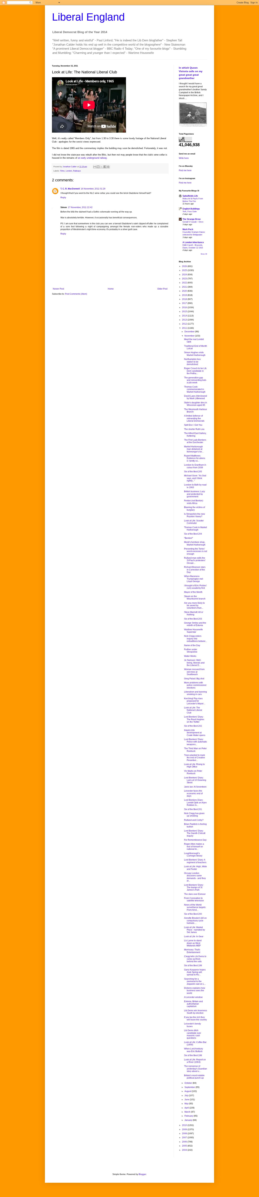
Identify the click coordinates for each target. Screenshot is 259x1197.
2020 (184, 291)
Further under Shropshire (190, 650)
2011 (184, 328)
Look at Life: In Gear (193, 936)
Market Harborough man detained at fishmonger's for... (193, 449)
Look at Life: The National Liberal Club (193, 710)
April (186, 1108)
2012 (184, 324)
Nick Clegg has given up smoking (194, 814)
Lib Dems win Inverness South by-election (195, 1011)
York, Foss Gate (190, 211)
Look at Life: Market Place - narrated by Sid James (194, 930)
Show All (204, 254)
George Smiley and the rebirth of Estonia (195, 624)
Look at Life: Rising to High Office (194, 765)
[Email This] (95, 167)
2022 (184, 282)
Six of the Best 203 (193, 619)
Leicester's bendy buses (192, 1025)
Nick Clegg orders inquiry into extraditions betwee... (195, 638)
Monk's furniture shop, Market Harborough (194, 543)
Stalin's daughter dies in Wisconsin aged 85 (195, 403)
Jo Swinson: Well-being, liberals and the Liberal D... (194, 662)
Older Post (162, 289)
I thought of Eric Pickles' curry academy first (195, 586)
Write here (184, 158)
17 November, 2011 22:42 (80, 207)
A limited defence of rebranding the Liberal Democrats (194, 418)
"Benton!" (188, 538)
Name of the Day (192, 645)
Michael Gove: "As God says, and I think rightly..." (195, 478)
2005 (184, 1146)
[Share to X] (101, 167)
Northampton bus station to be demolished (192, 362)
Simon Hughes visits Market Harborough (194, 353)
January (188, 1120)
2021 (184, 287)
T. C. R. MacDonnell (70, 189)
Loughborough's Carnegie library (193, 854)
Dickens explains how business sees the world (194, 990)
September (190, 1087)
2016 (184, 307)
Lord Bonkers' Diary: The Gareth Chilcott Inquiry (194, 833)
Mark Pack (188, 229)
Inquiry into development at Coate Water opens (194, 732)
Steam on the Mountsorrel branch (194, 597)
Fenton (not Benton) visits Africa (193, 501)
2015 (184, 311)
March (187, 1112)
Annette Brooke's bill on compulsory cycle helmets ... (195, 920)
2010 (184, 1125)
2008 (184, 1133)
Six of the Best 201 (193, 809)
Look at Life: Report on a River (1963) (195, 1060)
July (186, 1095)
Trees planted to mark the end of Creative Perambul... (194, 757)
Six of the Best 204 (193, 534)
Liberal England (88, 17)
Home (111, 289)
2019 (184, 295)
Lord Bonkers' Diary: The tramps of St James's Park (194, 887)
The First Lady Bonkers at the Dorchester (195, 441)
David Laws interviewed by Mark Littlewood (195, 397)
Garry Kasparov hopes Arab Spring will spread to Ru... (195, 972)
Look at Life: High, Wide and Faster (195, 867)
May (186, 1103)
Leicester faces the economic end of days (193, 793)
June (187, 1099)
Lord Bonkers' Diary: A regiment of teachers (195, 861)
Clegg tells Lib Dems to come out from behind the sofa (195, 959)
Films (62, 171)
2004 (184, 1150)
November (189, 336)
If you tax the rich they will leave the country (195, 1018)
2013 (184, 320)
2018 (184, 299)
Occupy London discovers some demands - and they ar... (195, 877)
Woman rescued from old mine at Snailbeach (194, 672)
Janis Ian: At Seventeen (195, 787)
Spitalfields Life (190, 196)
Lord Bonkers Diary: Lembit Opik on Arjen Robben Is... (195, 802)
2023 (184, 278)
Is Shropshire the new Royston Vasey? (194, 515)
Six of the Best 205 (193, 471)
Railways (77, 171)
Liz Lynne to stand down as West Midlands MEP (193, 943)
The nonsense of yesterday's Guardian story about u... (195, 1068)
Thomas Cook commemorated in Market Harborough (194, 389)
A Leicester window (193, 997)
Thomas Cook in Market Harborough (195, 528)
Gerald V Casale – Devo (193, 222)
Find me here (185, 170)
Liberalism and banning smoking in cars (195, 693)
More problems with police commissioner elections (195, 685)
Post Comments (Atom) (76, 294)
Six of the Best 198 (193, 1055)
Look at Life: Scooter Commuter (194, 521)
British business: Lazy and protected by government (194, 494)
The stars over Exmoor (195, 894)
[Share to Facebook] (105, 167)
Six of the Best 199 (193, 965)
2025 (184, 270)
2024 (184, 274)
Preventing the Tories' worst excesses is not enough (195, 551)
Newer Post (58, 289)
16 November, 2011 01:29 (93, 189)
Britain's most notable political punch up (194, 1076)
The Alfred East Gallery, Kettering (195, 434)
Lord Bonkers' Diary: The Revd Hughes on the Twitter (194, 719)
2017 (184, 303)
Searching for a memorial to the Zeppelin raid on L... (195, 981)
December (189, 331)
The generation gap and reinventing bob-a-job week (195, 380)
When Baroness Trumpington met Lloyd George (193, 579)
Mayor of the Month (193, 592)
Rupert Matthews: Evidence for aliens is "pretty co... (194, 458)
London (69, 171)
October (188, 1083)
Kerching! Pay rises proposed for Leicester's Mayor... (194, 701)
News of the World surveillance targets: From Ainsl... (195, 907)
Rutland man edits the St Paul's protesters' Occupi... (194, 560)
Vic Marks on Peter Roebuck (193, 772)
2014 (184, 316)
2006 (184, 1142)
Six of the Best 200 (193, 914)
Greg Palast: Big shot (194, 678)
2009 (184, 1129)
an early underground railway (92, 158)
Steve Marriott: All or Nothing (193, 613)
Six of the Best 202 (193, 726)
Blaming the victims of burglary (194, 508)
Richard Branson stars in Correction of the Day (194, 569)
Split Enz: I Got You (193, 425)
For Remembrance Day (195, 840)
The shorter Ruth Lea (194, 429)
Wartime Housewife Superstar (193, 630)
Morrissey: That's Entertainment (192, 950)
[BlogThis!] (98, 167)
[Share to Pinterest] (108, 167)
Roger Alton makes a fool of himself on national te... (194, 846)
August (188, 1091)
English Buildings (191, 209)
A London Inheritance (193, 242)
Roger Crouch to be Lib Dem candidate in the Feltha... (195, 371)
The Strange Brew (192, 219)
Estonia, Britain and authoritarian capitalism (193, 1004)
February (189, 1116)
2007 (184, 1137)
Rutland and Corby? (194, 820)
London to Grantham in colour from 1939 (195, 466)
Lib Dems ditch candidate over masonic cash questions (192, 1034)
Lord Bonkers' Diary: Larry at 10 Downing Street (195, 780)
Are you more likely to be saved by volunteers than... (194, 605)
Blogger (142, 1174)
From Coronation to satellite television (194, 899)
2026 (184, 266)
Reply (63, 197)
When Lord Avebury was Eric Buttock (193, 1049)
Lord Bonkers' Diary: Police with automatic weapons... (195, 742)
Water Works (190, 656)
